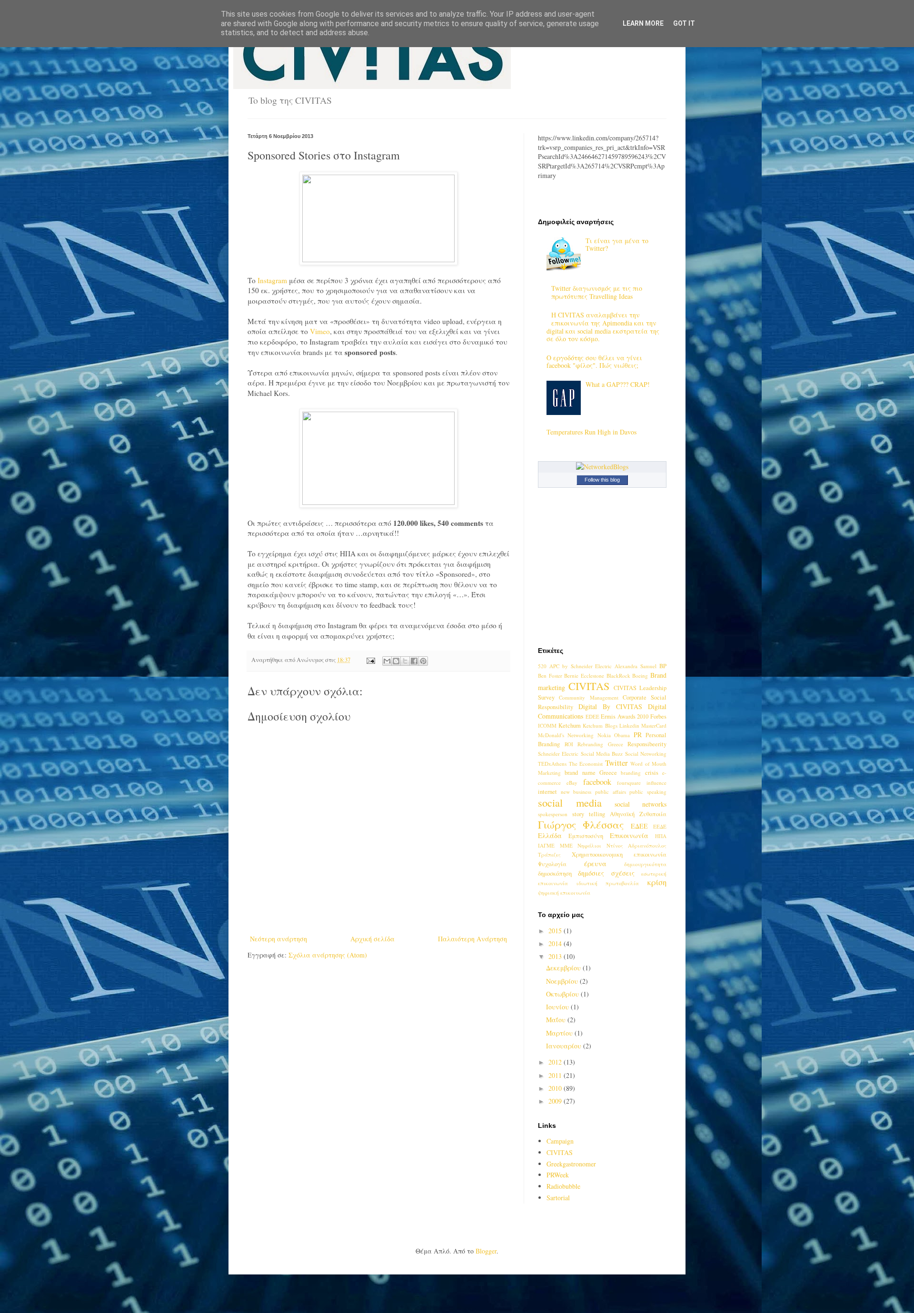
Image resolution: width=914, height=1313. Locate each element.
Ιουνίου (558, 1006)
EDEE (592, 716)
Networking (580, 735)
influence (656, 782)
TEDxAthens (552, 763)
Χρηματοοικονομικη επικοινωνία (619, 854)
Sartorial (558, 1197)
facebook (597, 781)
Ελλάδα (550, 835)
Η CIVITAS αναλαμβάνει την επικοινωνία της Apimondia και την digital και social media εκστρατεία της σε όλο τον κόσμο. (602, 326)
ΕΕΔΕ (659, 826)
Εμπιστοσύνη (585, 836)
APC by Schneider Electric (580, 666)
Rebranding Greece (600, 744)
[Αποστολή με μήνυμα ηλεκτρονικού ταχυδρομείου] (387, 661)
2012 (556, 1061)
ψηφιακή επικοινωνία (564, 892)
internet (547, 792)
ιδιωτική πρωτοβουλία (607, 883)
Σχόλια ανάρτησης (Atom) (327, 954)
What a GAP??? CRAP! (618, 384)
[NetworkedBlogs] (602, 466)
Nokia (604, 735)
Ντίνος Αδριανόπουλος (636, 845)
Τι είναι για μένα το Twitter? (617, 244)
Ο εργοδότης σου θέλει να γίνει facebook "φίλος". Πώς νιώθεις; (594, 361)
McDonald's (551, 735)
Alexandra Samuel (635, 666)
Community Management (588, 697)
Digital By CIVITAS (610, 706)
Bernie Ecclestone (584, 675)
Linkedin (629, 725)
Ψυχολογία (552, 864)
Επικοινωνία (629, 835)
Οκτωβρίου (563, 993)
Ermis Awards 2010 (624, 716)
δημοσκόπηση (555, 873)
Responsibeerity (646, 744)
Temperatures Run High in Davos (591, 431)
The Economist (586, 763)
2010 (556, 1088)
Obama (622, 735)
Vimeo (320, 331)
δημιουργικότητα (645, 864)
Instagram (273, 280)
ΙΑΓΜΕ (546, 845)
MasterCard (653, 725)
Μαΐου (556, 1019)
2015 (556, 930)
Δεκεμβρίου (564, 967)
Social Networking (645, 753)
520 (542, 666)
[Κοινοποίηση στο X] (405, 661)
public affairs (610, 791)
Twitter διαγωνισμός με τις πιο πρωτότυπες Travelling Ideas (596, 292)
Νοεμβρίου (563, 981)
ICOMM (547, 725)
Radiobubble (563, 1186)
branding (631, 772)
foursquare (629, 782)
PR (638, 734)
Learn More (643, 23)
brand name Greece (591, 773)
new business (576, 791)
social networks (640, 804)
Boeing (640, 675)
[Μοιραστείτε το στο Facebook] (414, 661)
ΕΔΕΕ (639, 825)
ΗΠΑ (660, 835)
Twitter (616, 762)
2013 (556, 956)
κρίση (656, 882)
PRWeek (557, 1174)
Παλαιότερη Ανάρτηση (472, 938)
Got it (684, 23)
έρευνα (595, 863)
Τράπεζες (549, 854)
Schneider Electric (558, 753)
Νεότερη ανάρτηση (278, 938)
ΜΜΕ (566, 845)
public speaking (647, 791)
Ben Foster (550, 675)
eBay (571, 782)
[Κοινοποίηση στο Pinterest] (423, 661)
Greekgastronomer (571, 1163)
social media (570, 802)
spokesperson (552, 814)
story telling (588, 814)
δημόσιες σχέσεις (606, 873)
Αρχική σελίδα (372, 938)
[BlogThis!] (396, 661)
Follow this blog (602, 480)
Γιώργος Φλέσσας (581, 824)
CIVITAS (588, 686)
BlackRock (618, 675)
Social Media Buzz (602, 753)
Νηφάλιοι (589, 845)
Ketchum (569, 725)
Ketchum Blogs (600, 725)
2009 (556, 1101)
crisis (651, 773)
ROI (569, 744)
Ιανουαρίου (564, 1045)
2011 (556, 1075)
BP (662, 666)
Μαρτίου (560, 1032)
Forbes (658, 716)
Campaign (560, 1140)
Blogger (486, 1250)
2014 (556, 943)
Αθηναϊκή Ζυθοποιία (638, 814)
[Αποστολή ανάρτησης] (370, 660)
